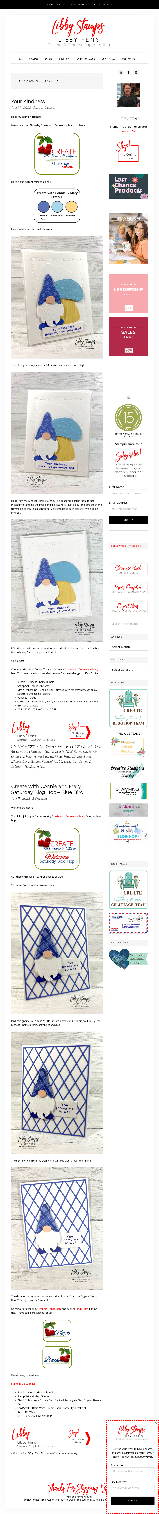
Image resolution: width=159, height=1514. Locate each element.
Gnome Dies (41, 756)
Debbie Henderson (50, 1309)
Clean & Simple (54, 751)
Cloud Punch (74, 751)
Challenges (36, 751)
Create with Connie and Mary (81, 669)
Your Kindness (28, 101)
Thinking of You (35, 766)
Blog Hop (33, 1453)
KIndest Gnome (81, 756)
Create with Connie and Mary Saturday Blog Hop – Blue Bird (47, 789)
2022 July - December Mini (46, 746)
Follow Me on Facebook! (126, 546)
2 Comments (39, 798)
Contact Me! (128, 131)
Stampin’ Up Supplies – (24, 1383)
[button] (142, 56)
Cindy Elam (82, 1309)
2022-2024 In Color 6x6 (82, 746)
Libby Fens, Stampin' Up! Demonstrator (79, 34)
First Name (116, 487)
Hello (67, 756)
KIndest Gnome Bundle (25, 761)
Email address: (118, 502)
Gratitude (56, 756)
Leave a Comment (44, 107)
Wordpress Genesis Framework (85, 1500)
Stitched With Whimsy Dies (60, 761)
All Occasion (19, 751)
